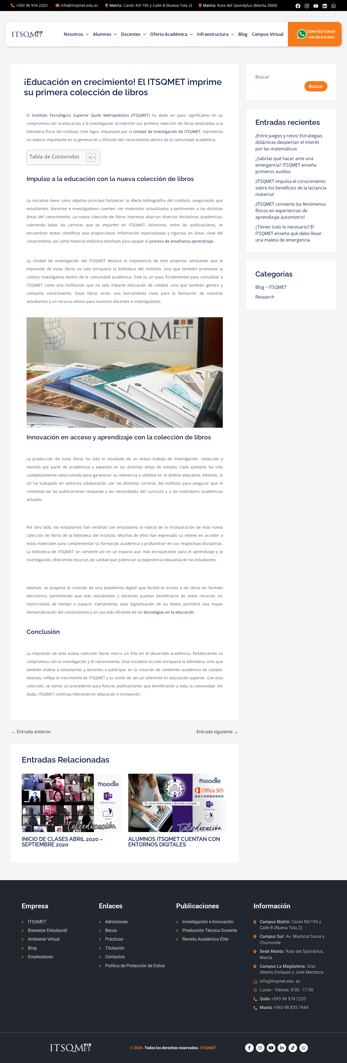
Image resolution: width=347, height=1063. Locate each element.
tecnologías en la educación (169, 612)
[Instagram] (306, 6)
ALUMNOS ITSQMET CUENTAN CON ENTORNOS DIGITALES (174, 842)
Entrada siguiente (217, 731)
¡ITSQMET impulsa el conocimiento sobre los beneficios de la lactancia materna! (290, 187)
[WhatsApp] (333, 6)
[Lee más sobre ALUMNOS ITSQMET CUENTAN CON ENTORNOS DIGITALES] (178, 802)
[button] (86, 34)
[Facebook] (297, 6)
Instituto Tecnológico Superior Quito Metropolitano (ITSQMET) (91, 115)
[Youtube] (315, 6)
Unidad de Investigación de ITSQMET (166, 131)
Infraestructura (213, 34)
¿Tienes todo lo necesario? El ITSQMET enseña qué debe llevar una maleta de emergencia (288, 233)
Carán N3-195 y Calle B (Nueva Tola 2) (151, 5)
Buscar (262, 77)
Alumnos (102, 34)
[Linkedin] (324, 6)
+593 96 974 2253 (31, 5)
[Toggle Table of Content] (88, 157)
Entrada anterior (31, 731)
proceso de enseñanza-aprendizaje (181, 241)
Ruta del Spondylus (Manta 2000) (240, 5)
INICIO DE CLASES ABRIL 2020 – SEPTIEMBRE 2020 (62, 842)
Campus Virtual (267, 34)
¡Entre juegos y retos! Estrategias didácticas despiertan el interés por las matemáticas (288, 142)
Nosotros (73, 34)
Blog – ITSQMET (271, 287)
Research (264, 297)
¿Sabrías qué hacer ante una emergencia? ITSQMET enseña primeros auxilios (285, 165)
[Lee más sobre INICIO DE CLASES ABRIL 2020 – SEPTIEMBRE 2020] (71, 802)
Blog (243, 34)
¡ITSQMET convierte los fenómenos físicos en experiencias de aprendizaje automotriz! (290, 210)
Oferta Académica (168, 34)
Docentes (130, 34)
